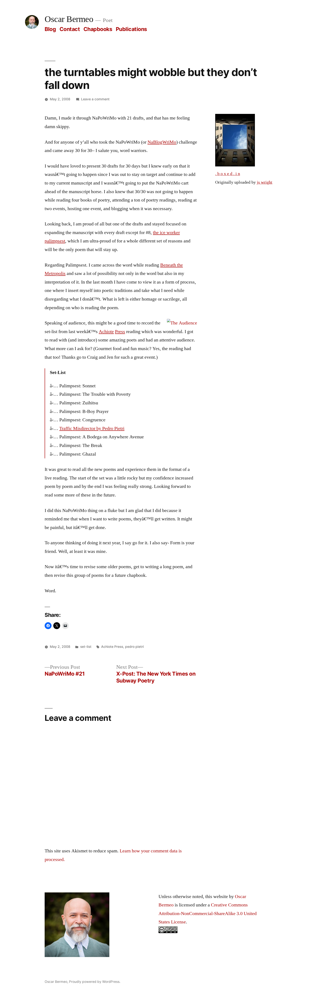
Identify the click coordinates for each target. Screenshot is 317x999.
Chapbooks (97, 29)
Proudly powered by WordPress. (94, 982)
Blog (50, 29)
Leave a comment (95, 99)
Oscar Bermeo (69, 19)
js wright (264, 182)
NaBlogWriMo (162, 142)
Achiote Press (112, 647)
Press (120, 332)
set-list (85, 647)
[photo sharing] (235, 165)
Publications (131, 29)
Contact (70, 29)
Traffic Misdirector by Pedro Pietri (91, 428)
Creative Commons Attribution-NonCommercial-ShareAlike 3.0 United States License (207, 913)
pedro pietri (134, 647)
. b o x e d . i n (227, 173)
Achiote (106, 332)
